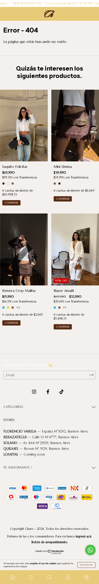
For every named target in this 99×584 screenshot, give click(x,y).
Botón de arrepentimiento (49, 542)
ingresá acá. (84, 536)
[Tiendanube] (49, 553)
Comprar (11, 202)
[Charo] (12, 577)
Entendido (86, 565)
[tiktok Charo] (61, 391)
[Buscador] (49, 577)
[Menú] (31, 577)
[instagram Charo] (34, 391)
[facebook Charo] (48, 391)
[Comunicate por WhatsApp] (90, 550)
